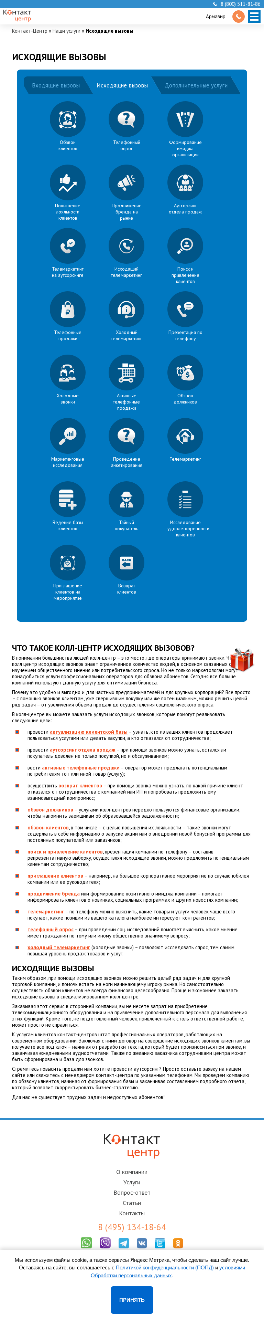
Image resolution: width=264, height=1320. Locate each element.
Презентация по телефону (185, 335)
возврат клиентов (80, 785)
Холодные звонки (68, 398)
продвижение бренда (54, 893)
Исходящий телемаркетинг (126, 272)
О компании (131, 1172)
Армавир (216, 16)
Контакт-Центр (29, 31)
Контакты (132, 1213)
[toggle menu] (254, 16)
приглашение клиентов (55, 875)
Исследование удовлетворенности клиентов (188, 528)
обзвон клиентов (48, 827)
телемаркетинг (46, 911)
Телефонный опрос (126, 145)
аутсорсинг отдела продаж (82, 749)
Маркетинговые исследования (67, 462)
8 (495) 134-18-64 (132, 1227)
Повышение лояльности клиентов (67, 211)
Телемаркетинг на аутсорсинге (68, 272)
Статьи (132, 1203)
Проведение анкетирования (126, 462)
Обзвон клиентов (67, 145)
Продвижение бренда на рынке (127, 211)
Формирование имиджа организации (185, 148)
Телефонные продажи (67, 335)
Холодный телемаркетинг (126, 335)
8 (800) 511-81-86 (241, 4)
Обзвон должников (185, 398)
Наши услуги (66, 31)
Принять (132, 1300)
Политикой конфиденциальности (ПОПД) (165, 1267)
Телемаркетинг (185, 459)
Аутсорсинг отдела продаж (185, 208)
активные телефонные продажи (81, 767)
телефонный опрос (51, 929)
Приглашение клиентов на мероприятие (67, 592)
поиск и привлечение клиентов (65, 851)
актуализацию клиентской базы (89, 732)
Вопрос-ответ (132, 1192)
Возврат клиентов (126, 589)
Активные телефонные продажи (126, 401)
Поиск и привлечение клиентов (185, 275)
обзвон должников (50, 809)
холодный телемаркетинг (59, 947)
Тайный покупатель (126, 525)
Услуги (131, 1182)
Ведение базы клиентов (68, 525)
